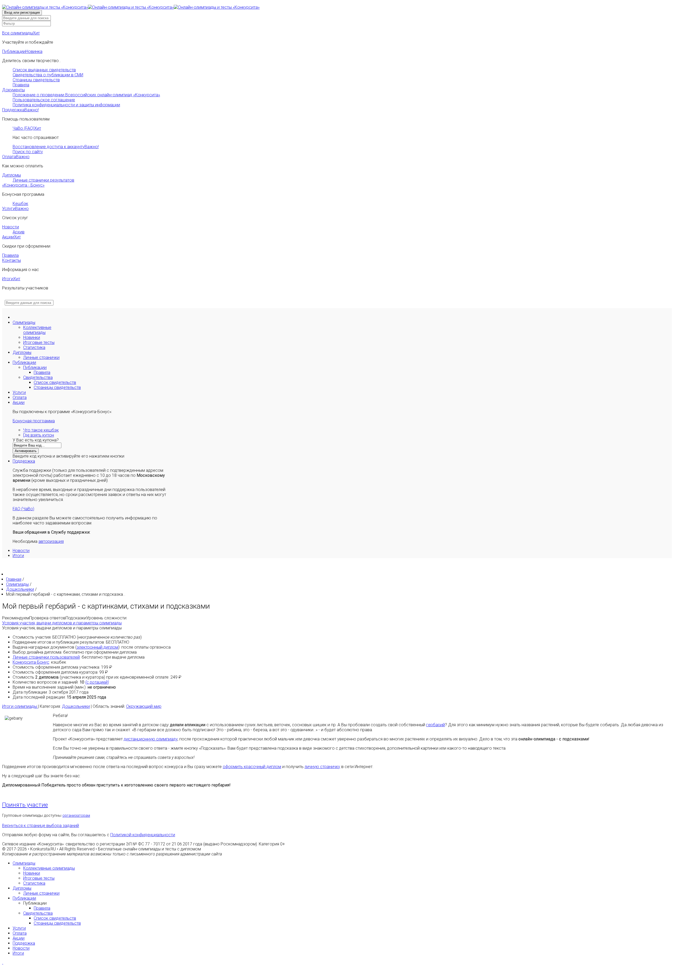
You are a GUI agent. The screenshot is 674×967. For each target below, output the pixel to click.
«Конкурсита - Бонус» (23, 185)
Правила (21, 84)
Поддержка (20, 109)
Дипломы (11, 175)
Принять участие (25, 804)
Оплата (15, 156)
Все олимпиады (21, 33)
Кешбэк (20, 203)
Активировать (26, 451)
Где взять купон (38, 435)
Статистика (34, 347)
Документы (13, 89)
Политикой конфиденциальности (142, 834)
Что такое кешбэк (41, 430)
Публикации (22, 51)
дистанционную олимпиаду (150, 738)
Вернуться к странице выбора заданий (40, 825)
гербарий (435, 724)
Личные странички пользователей (46, 657)
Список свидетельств (55, 382)
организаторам (76, 815)
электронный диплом (97, 647)
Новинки (31, 337)
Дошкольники (76, 706)
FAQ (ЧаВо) (23, 508)
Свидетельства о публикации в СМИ (48, 74)
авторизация (51, 541)
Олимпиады (24, 322)
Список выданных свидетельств (44, 69)
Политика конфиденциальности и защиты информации (66, 104)
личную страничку (322, 766)
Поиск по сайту (28, 151)
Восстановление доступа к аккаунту (56, 146)
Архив (18, 231)
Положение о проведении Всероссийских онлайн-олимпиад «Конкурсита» (86, 94)
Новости (10, 226)
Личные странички (41, 357)
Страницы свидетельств (36, 79)
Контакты (11, 260)
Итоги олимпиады (20, 706)
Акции (11, 236)
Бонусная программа (34, 420)
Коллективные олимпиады (37, 330)
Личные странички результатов (43, 180)
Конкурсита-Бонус (31, 662)
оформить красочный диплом (252, 766)
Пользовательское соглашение (44, 99)
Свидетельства (38, 377)
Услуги (15, 208)
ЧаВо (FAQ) (27, 128)
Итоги (11, 278)
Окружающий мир (143, 706)
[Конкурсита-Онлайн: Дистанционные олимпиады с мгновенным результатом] (131, 7)
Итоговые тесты (38, 342)
